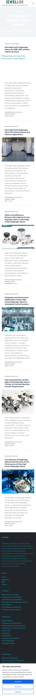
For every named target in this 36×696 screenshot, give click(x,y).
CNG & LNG (6, 631)
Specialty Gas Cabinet (12, 43)
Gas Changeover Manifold (11, 607)
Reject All (18, 692)
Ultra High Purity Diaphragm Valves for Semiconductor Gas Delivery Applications (17, 132)
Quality (4, 584)
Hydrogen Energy (8, 643)
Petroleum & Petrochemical (12, 623)
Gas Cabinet (6, 605)
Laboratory (6, 633)
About (4, 577)
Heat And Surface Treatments (12, 660)
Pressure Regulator (11, 126)
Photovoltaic (6, 636)
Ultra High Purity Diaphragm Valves (15, 602)
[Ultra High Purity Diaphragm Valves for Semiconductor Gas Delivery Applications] (18, 149)
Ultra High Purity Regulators (12, 599)
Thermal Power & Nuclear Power (13, 628)
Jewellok (5, 537)
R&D (3, 582)
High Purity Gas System (10, 595)
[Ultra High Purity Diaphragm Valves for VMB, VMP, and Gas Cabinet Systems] (18, 67)
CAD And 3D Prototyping (11, 663)
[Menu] (33, 3)
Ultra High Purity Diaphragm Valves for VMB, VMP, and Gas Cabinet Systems (17, 49)
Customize (18, 687)
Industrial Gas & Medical (10, 638)
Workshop (5, 579)
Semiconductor (7, 621)
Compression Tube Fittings (11, 597)
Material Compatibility (10, 658)
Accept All (18, 681)
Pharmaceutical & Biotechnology (13, 626)
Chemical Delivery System (11, 610)
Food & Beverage (8, 641)
